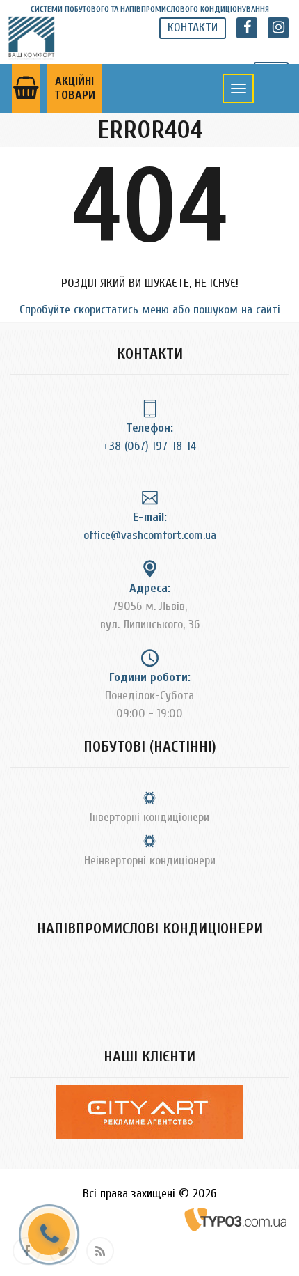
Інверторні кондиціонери (149, 817)
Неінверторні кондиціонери (150, 860)
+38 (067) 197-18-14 (149, 446)
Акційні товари (74, 88)
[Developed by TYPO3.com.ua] (236, 1219)
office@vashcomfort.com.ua (149, 535)
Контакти (193, 27)
